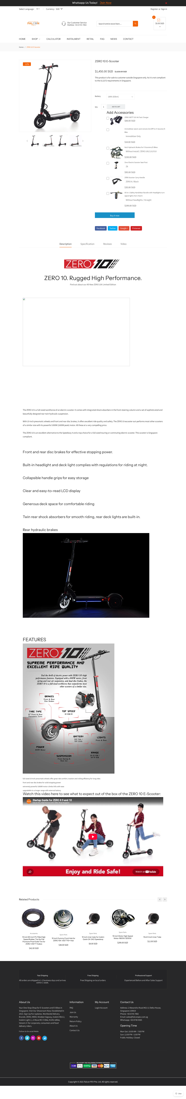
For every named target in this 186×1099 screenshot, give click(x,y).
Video (124, 244)
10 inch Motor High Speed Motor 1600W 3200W (122, 937)
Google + (124, 228)
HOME (22, 39)
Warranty (74, 1016)
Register (154, 9)
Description (65, 244)
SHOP (35, 39)
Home (21, 47)
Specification (87, 244)
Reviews (107, 244)
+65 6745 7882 (81, 24)
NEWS (113, 39)
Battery (98, 96)
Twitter (112, 228)
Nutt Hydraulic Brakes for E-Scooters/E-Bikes (141, 147)
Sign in (164, 9)
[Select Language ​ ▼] (39, 9)
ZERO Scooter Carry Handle (135, 177)
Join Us (73, 1012)
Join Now (105, 2)
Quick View (116, 125)
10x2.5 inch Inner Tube (152, 937)
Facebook (101, 228)
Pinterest (136, 228)
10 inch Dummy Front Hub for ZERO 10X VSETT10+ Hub (63, 939)
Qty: (96, 107)
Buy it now (114, 215)
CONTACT (128, 39)
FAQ (102, 39)
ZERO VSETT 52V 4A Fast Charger (137, 117)
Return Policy (75, 1021)
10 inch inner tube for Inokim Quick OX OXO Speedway (93, 938)
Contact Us (74, 1030)
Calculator (53, 39)
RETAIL (90, 39)
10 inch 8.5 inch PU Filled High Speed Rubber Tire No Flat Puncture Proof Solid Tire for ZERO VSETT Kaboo (33, 940)
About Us (74, 1025)
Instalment (73, 39)
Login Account (101, 1007)
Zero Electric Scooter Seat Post (136, 162)
